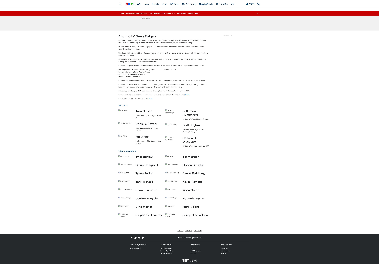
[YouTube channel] (139, 237)
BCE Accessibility (135, 248)
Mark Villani (190, 206)
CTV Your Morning (189, 4)
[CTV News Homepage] (133, 4)
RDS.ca (223, 253)
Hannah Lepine (193, 198)
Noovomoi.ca (225, 251)
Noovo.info (224, 248)
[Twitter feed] (131, 237)
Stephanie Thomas (149, 215)
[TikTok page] (135, 237)
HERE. (187, 95)
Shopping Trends (206, 4)
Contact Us (188, 230)
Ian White (142, 136)
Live (232, 4)
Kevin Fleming (192, 181)
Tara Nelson (144, 111)
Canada (155, 4)
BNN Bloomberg (196, 251)
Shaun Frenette (146, 190)
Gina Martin (144, 206)
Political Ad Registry (166, 253)
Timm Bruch (190, 156)
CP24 (192, 248)
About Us (180, 230)
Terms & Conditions (166, 251)
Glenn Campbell (147, 165)
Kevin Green (190, 190)
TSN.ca (193, 253)
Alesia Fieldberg (193, 173)
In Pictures (174, 4)
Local (147, 4)
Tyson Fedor (144, 173)
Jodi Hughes (191, 125)
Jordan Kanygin (147, 198)
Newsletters (198, 230)
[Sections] (120, 4)
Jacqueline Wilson (195, 215)
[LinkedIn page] (143, 237)
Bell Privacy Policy (166, 248)
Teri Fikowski (144, 181)
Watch (164, 4)
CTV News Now (222, 4)
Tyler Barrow (144, 156)
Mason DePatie (193, 165)
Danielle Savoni (146, 124)
